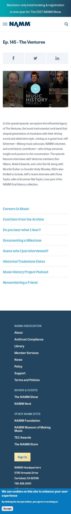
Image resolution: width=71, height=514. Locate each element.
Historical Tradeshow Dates (24, 261)
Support (20, 373)
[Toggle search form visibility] (66, 24)
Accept (7, 508)
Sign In (22, 457)
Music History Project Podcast (25, 271)
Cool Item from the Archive (23, 219)
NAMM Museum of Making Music (32, 429)
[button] (35, 88)
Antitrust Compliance (29, 339)
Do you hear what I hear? (22, 229)
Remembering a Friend (20, 282)
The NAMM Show (26, 397)
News (18, 359)
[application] (35, 89)
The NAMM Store (26, 444)
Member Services (26, 353)
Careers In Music (16, 208)
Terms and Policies (27, 380)
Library (19, 346)
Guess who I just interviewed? (25, 250)
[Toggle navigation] (5, 24)
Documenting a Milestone (22, 240)
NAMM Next (22, 403)
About (18, 332)
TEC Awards (22, 437)
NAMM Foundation (27, 420)
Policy (18, 366)
